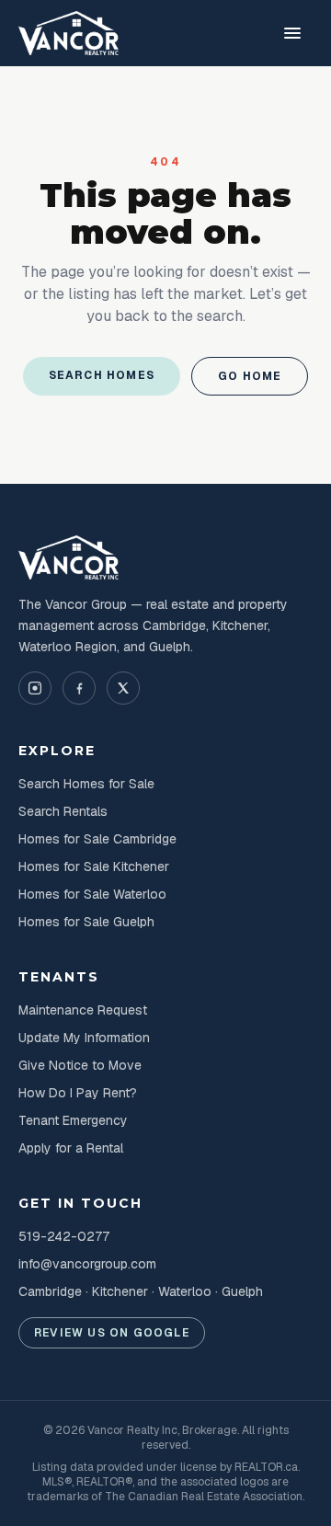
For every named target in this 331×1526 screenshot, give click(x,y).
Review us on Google (111, 1332)
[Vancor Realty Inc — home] (69, 33)
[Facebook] (79, 688)
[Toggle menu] (292, 33)
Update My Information (84, 1037)
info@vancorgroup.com (87, 1264)
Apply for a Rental (70, 1148)
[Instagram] (34, 688)
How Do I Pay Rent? (77, 1092)
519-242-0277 (63, 1236)
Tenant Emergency (73, 1120)
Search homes (101, 375)
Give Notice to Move (80, 1065)
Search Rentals (63, 811)
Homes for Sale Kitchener (93, 866)
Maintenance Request (82, 1010)
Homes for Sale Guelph (86, 921)
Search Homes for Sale (86, 783)
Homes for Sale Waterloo (92, 894)
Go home (249, 376)
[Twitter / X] (123, 688)
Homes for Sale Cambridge (97, 839)
